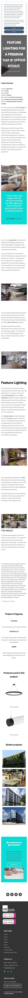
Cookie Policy (16, 17)
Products (6, 934)
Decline (14, 31)
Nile (10, 418)
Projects (5, 939)
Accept (14, 28)
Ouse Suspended (9, 395)
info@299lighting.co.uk (9, 968)
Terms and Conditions (8, 949)
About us (6, 944)
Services (5, 937)
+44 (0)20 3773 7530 (13, 965)
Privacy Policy (7, 947)
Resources (6, 942)
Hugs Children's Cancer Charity (10, 952)
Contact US (14, 864)
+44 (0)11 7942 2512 (12, 962)
